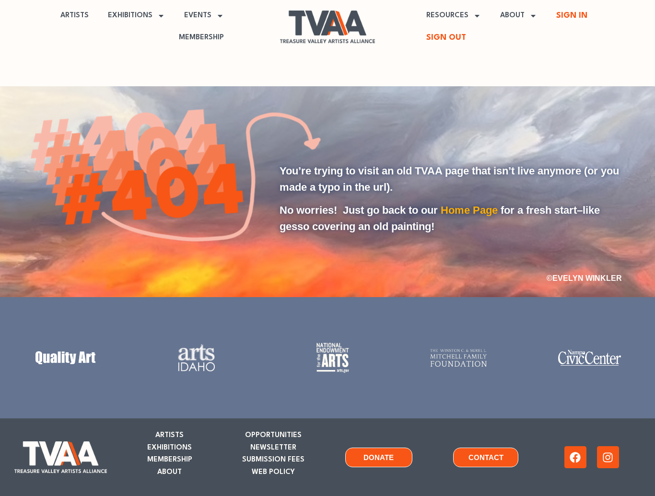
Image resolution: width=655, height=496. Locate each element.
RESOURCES (447, 15)
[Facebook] (575, 457)
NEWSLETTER (273, 447)
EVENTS (197, 15)
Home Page (469, 210)
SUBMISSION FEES (273, 459)
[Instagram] (608, 457)
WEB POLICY (273, 472)
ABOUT (512, 15)
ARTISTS (74, 15)
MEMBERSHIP (201, 37)
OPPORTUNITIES (273, 435)
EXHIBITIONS (130, 15)
